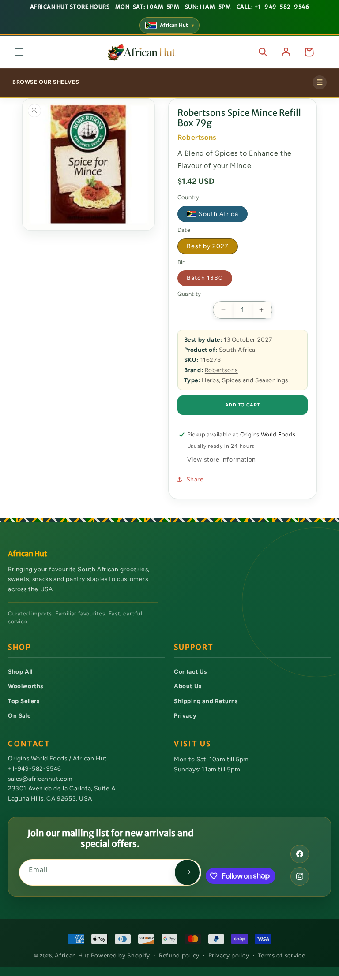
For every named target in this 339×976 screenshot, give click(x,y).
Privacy (185, 715)
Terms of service (281, 955)
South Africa (218, 214)
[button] (19, 52)
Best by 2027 (208, 246)
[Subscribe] (187, 872)
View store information (221, 459)
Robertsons (221, 369)
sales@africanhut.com (40, 778)
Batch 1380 (205, 278)
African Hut (72, 955)
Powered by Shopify (121, 955)
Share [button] (195, 479)
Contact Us (190, 671)
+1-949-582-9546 (34, 768)
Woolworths (25, 685)
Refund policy (179, 955)
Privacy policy (228, 955)
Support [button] (193, 647)
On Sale (19, 715)
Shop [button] (19, 647)
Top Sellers (24, 700)
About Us (188, 685)
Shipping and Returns (206, 700)
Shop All (20, 671)
